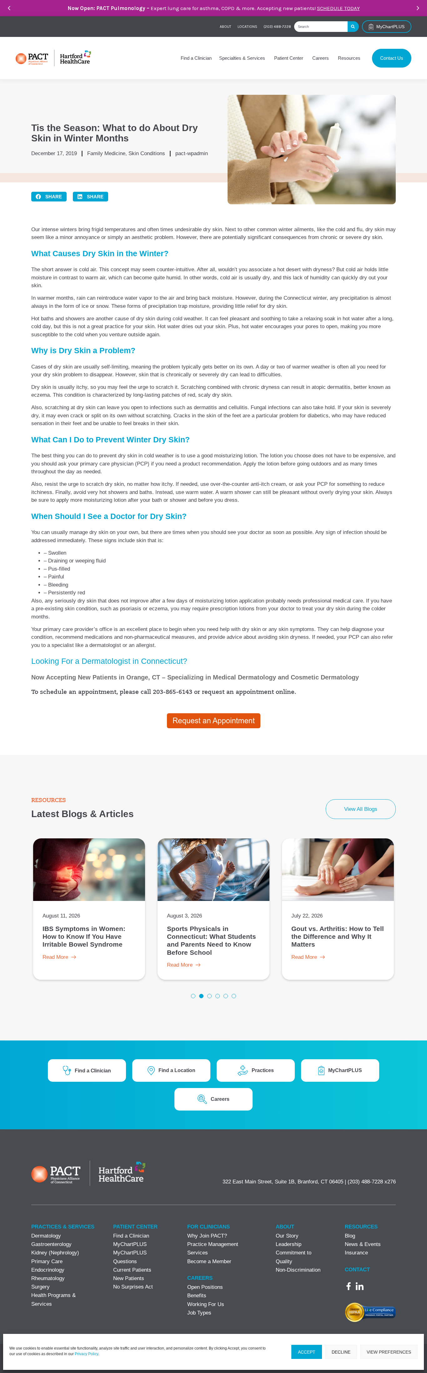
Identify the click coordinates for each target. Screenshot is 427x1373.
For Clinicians (208, 1227)
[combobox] (321, 26)
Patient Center (135, 1227)
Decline (341, 1352)
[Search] (353, 26)
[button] (9, 8)
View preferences (389, 1352)
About (225, 26)
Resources (361, 1227)
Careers (200, 1278)
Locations (247, 26)
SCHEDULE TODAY (338, 8)
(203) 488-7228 (277, 26)
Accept (306, 1352)
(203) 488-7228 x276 (372, 1182)
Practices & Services (62, 1227)
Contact (357, 1270)
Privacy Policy (86, 1354)
